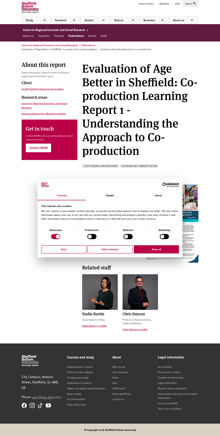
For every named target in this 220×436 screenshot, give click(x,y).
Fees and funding (76, 404)
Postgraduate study (77, 377)
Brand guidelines (121, 393)
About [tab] (158, 195)
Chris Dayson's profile (135, 329)
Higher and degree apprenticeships (86, 388)
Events (92, 36)
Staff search (118, 388)
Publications (76, 36)
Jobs (114, 382)
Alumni (89, 20)
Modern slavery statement (172, 388)
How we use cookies (169, 372)
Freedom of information (171, 377)
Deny (64, 249)
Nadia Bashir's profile (94, 326)
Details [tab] (110, 195)
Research (61, 20)
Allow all (156, 249)
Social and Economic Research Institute (44, 113)
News (115, 377)
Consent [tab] (62, 195)
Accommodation (76, 399)
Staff (103, 36)
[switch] (91, 236)
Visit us (118, 20)
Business (149, 20)
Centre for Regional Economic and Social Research (54, 30)
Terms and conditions (170, 408)
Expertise (44, 36)
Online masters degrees (80, 372)
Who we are (118, 366)
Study (29, 20)
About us (178, 20)
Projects (59, 36)
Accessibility (165, 366)
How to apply (74, 393)
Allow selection (110, 249)
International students (79, 382)
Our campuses (120, 372)
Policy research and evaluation (100, 166)
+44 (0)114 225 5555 (46, 396)
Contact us (118, 399)
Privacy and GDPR (167, 403)
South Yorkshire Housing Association (43, 89)
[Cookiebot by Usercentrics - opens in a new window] (165, 185)
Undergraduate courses (80, 366)
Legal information (167, 382)
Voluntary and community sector (139, 166)
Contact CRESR (38, 148)
